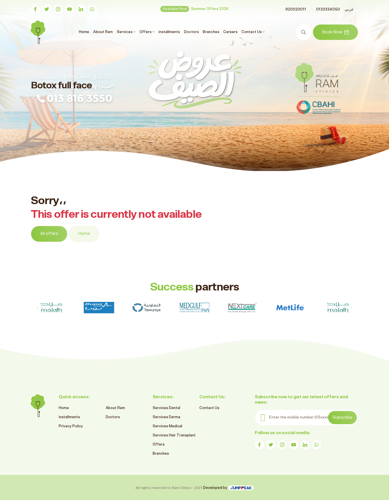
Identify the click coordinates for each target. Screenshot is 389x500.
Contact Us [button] (252, 32)
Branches (211, 32)
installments (169, 32)
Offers (159, 444)
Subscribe (342, 417)
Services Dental (166, 408)
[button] (351, 307)
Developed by (215, 488)
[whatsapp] (92, 9)
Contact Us (209, 408)
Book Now (332, 32)
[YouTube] (69, 9)
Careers (230, 32)
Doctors (191, 32)
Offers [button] (146, 32)
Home (85, 32)
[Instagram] (58, 9)
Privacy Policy (71, 426)
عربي (349, 9)
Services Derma (166, 417)
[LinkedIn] (80, 9)
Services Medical (167, 426)
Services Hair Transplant (174, 435)
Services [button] (125, 32)
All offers (49, 233)
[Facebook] (35, 9)
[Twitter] (46, 9)
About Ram (103, 32)
